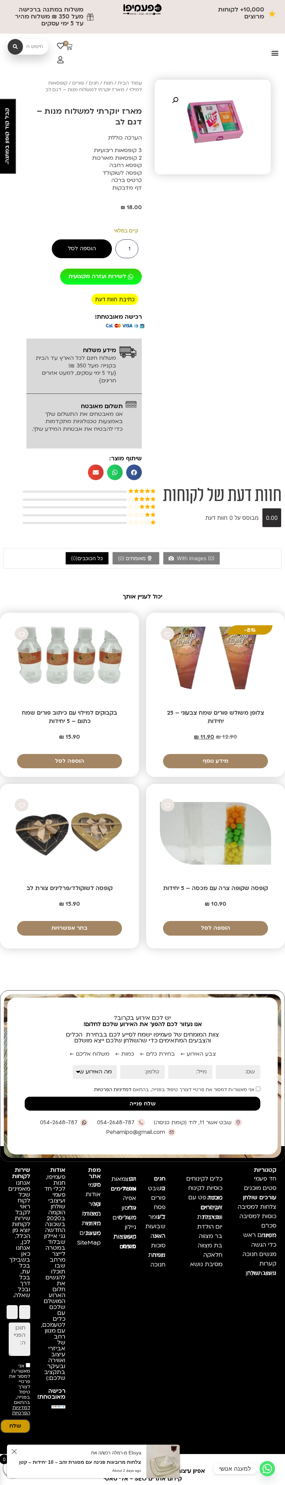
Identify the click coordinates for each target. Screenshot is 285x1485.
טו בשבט (158, 1188)
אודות (93, 1194)
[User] (60, 60)
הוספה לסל (82, 248)
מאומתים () (132, 558)
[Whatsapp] (267, 1468)
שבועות (158, 1226)
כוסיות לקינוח (205, 1188)
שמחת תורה (158, 1255)
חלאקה (212, 1255)
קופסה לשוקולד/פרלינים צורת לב (69, 888)
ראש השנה (157, 1236)
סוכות (158, 1245)
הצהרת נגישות (91, 1213)
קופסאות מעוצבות (125, 1236)
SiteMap (90, 1243)
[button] (275, 53)
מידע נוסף (215, 761)
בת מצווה (210, 1245)
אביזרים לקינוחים (211, 1207)
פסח (159, 1207)
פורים (78, 83)
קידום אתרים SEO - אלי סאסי (143, 1479)
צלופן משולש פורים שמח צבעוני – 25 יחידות (215, 717)
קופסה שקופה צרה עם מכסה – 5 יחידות (215, 888)
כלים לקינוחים (204, 1179)
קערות (267, 1264)
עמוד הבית (130, 83)
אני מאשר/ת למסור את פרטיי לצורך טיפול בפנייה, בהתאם (175, 1090)
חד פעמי (265, 1179)
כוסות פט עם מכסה (205, 1197)
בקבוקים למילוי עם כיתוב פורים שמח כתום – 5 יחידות (69, 717)
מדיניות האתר (91, 1223)
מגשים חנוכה (259, 1254)
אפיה (129, 1198)
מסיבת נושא (206, 1264)
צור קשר (95, 1204)
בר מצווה (210, 1236)
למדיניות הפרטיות (112, 1090)
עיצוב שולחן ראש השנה (261, 1273)
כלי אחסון (129, 1208)
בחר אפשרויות (69, 928)
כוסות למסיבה (257, 1216)
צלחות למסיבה (257, 1207)
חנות (108, 83)
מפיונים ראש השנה (259, 1235)
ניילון (130, 1227)
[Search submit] (15, 47)
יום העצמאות (125, 1179)
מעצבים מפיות (90, 1233)
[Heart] (60, 46)
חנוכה (157, 1265)
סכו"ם (268, 1226)
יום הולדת (209, 1227)
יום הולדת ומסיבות (209, 1217)
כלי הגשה (263, 1245)
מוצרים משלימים (125, 1217)
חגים (94, 83)
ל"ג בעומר (158, 1217)
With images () (195, 558)
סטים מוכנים (260, 1188)
